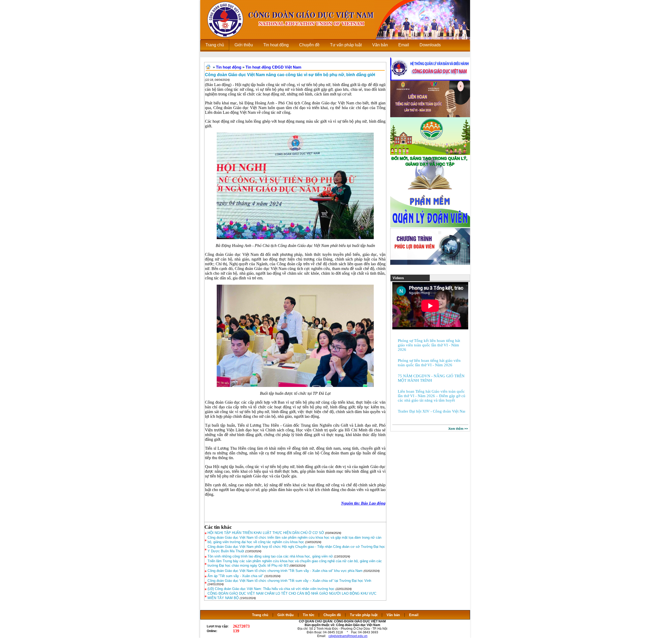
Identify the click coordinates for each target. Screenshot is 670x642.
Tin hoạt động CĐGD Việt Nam (273, 67)
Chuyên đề (332, 615)
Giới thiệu (285, 615)
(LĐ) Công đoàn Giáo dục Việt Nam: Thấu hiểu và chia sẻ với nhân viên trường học (271, 589)
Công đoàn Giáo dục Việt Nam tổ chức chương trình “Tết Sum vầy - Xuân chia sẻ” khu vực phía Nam (285, 571)
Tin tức (308, 615)
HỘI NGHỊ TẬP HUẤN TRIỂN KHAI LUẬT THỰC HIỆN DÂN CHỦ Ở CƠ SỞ (266, 533)
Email (413, 615)
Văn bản (394, 615)
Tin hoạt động (228, 67)
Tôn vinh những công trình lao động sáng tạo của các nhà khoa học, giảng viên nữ (270, 556)
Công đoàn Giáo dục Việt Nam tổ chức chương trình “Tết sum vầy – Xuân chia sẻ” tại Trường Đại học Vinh (289, 581)
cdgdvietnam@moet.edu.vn (347, 636)
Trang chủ (260, 615)
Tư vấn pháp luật (363, 615)
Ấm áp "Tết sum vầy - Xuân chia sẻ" (235, 576)
